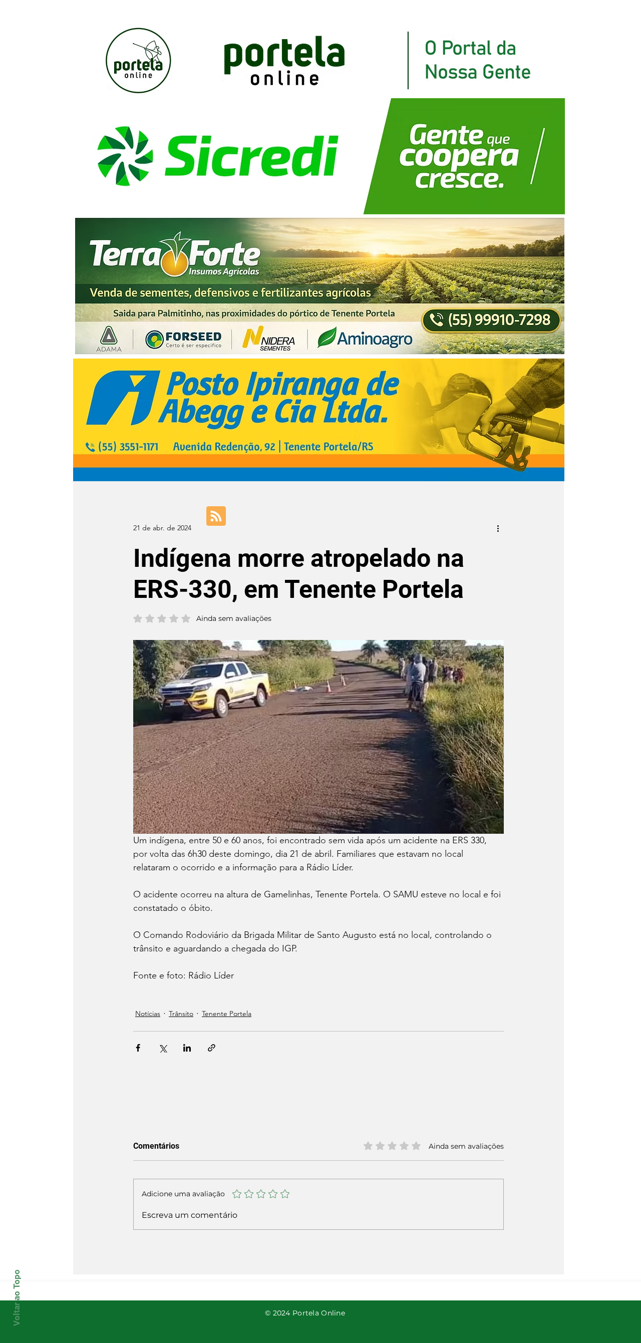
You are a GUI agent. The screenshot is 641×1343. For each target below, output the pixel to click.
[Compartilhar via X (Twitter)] (162, 1048)
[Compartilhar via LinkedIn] (187, 1048)
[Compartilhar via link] (211, 1048)
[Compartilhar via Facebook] (138, 1048)
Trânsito (181, 1013)
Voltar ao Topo (17, 1297)
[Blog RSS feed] (216, 516)
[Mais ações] (498, 528)
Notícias (147, 1013)
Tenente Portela (226, 1013)
